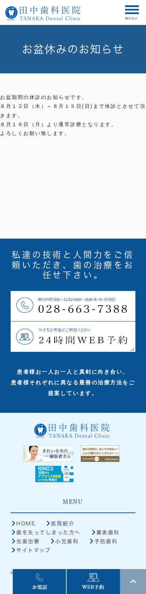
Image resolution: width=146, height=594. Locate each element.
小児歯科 (67, 541)
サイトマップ (33, 550)
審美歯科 (108, 532)
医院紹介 (62, 523)
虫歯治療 (28, 541)
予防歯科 (106, 541)
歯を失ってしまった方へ (48, 532)
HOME (25, 523)
